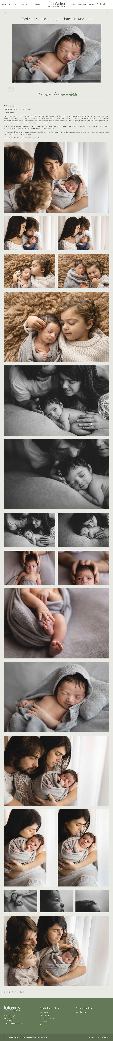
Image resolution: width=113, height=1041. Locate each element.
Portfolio (44, 1021)
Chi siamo (44, 1012)
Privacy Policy (94, 1037)
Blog (42, 1024)
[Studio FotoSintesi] (56, 4)
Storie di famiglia (47, 1018)
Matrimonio (45, 1015)
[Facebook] (97, 4)
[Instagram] (104, 4)
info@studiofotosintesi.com (13, 1023)
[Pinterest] (100, 4)
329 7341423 (8, 1021)
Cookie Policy (104, 1037)
